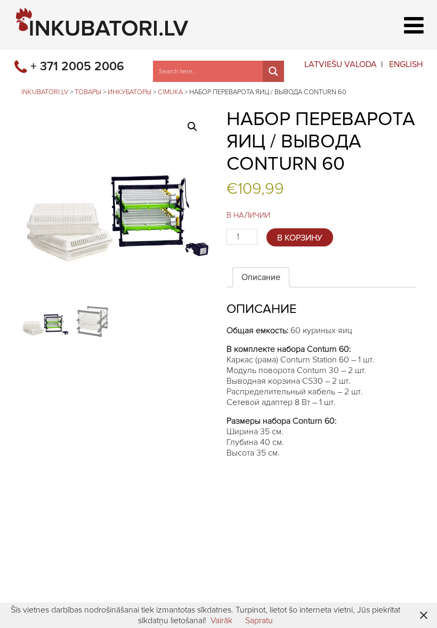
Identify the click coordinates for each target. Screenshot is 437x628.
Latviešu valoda (340, 64)
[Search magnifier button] (273, 71)
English (406, 64)
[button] (192, 126)
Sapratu (259, 620)
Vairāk (221, 620)
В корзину (299, 238)
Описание (260, 277)
